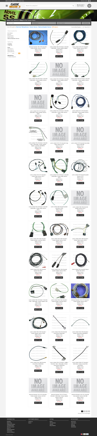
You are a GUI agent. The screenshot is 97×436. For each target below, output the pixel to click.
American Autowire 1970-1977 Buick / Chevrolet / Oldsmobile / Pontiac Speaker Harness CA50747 (59, 396)
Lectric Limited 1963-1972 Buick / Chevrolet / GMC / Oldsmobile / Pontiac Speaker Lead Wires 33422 (38, 301)
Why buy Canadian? (10, 426)
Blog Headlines (53, 425)
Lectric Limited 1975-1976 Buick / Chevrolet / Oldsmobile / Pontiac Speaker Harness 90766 (59, 80)
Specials (51, 424)
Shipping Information (11, 424)
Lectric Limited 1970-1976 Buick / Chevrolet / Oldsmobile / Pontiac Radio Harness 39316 (59, 176)
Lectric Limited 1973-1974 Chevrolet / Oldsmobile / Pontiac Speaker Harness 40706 (38, 112)
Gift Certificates (53, 422)
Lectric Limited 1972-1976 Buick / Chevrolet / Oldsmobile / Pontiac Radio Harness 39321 (59, 112)
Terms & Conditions (10, 432)
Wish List (73, 424)
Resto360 (9, 421)
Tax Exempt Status (10, 425)
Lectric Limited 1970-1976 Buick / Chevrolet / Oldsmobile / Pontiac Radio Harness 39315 (38, 208)
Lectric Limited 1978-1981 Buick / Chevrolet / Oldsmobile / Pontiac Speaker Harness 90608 (38, 80)
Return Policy (9, 422)
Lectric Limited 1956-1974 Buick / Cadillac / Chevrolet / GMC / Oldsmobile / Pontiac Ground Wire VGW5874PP (59, 364)
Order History (73, 422)
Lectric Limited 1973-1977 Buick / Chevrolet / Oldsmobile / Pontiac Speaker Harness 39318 (80, 80)
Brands (51, 421)
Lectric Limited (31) (12, 56)
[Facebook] (88, 1)
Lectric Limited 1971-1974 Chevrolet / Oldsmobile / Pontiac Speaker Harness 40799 (80, 112)
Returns (29, 422)
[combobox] (19, 23)
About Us (9, 428)
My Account (73, 421)
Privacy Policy (9, 430)
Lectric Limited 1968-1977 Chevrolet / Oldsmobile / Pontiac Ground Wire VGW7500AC (80, 364)
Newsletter (73, 425)
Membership (73, 426)
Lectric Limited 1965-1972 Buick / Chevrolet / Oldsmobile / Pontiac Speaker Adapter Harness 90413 (59, 48)
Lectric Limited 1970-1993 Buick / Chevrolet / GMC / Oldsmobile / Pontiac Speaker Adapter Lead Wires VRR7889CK (38, 144)
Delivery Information (11, 429)
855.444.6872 (9, 0)
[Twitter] (90, 1)
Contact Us (15, 0)
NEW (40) (10, 45)
